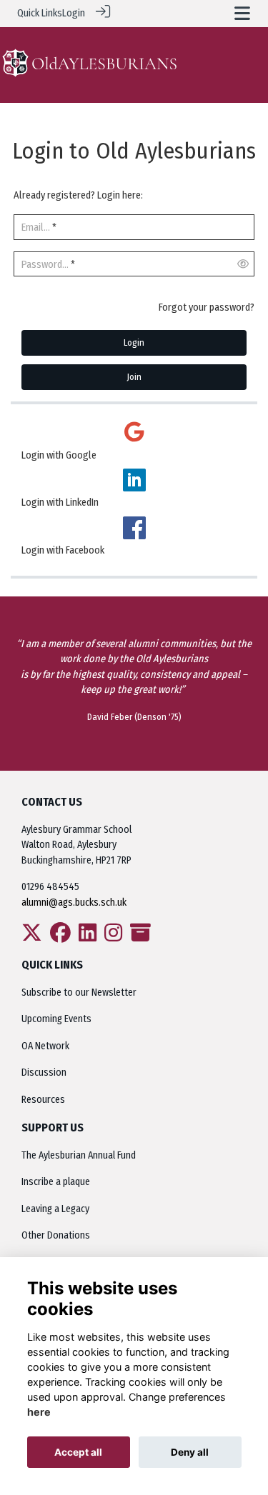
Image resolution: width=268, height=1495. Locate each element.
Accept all (78, 1452)
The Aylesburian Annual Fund (78, 1155)
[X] (31, 937)
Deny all (190, 1452)
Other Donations (55, 1235)
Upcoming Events (56, 1019)
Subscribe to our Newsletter (79, 992)
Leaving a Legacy (55, 1209)
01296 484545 (50, 887)
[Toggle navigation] (242, 13)
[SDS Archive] (140, 937)
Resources (43, 1100)
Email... (35, 227)
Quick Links (39, 13)
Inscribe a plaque (55, 1182)
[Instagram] (113, 937)
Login (73, 13)
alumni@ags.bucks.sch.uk (75, 902)
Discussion (43, 1072)
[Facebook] (60, 937)
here (39, 1412)
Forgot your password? (206, 307)
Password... (45, 265)
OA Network (45, 1046)
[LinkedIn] (87, 937)
